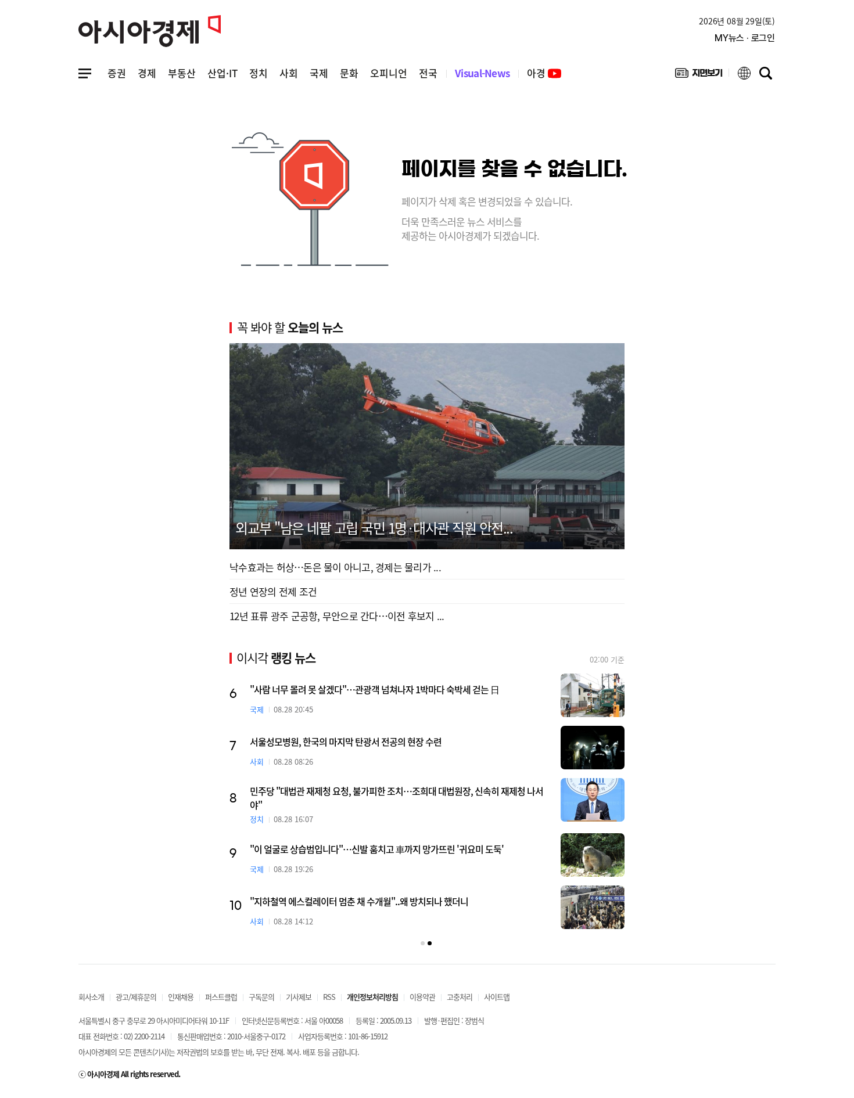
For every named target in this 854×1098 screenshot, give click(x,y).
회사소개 (91, 996)
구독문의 (261, 996)
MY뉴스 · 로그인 (745, 38)
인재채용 (180, 996)
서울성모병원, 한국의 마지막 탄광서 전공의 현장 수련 (346, 741)
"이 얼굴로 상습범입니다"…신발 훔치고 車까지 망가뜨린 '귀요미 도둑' (377, 849)
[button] (423, 943)
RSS (329, 996)
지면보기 (698, 75)
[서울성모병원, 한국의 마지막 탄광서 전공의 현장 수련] (593, 747)
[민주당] (593, 800)
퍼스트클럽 (221, 996)
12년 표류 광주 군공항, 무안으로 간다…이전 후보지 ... (336, 616)
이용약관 (422, 996)
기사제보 (298, 996)
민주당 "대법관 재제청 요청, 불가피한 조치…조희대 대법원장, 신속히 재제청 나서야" (396, 798)
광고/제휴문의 (136, 996)
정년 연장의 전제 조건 (273, 591)
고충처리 (459, 996)
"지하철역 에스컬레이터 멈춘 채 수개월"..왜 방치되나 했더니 (359, 901)
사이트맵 (496, 996)
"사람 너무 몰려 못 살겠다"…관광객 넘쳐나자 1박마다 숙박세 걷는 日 (374, 689)
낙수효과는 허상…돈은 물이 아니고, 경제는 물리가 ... (335, 567)
